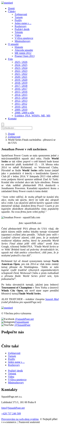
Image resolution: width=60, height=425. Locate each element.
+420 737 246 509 (11, 413)
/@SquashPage (22, 325)
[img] (7, 2)
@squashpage (21, 322)
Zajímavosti (14, 136)
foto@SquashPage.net (13, 407)
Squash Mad (52, 299)
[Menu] (2, 124)
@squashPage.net (24, 319)
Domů (11, 133)
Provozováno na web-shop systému (20, 419)
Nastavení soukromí (29, 422)
